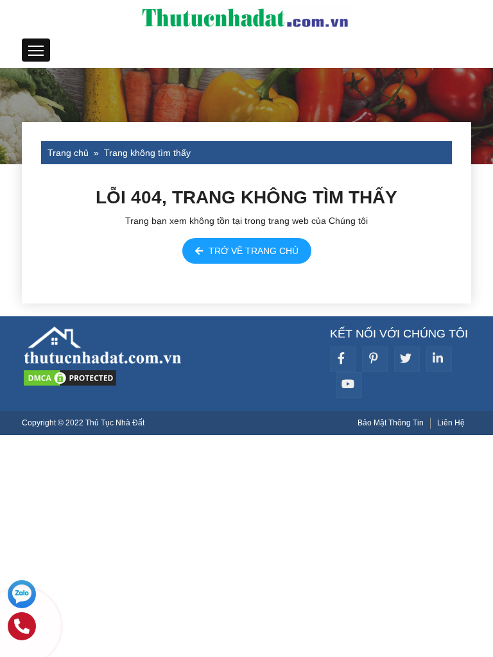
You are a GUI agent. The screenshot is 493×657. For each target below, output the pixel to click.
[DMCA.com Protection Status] (70, 376)
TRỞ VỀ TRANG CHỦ (252, 251)
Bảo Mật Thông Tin (391, 422)
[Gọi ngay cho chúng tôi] (22, 628)
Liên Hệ (451, 422)
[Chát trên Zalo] (22, 596)
